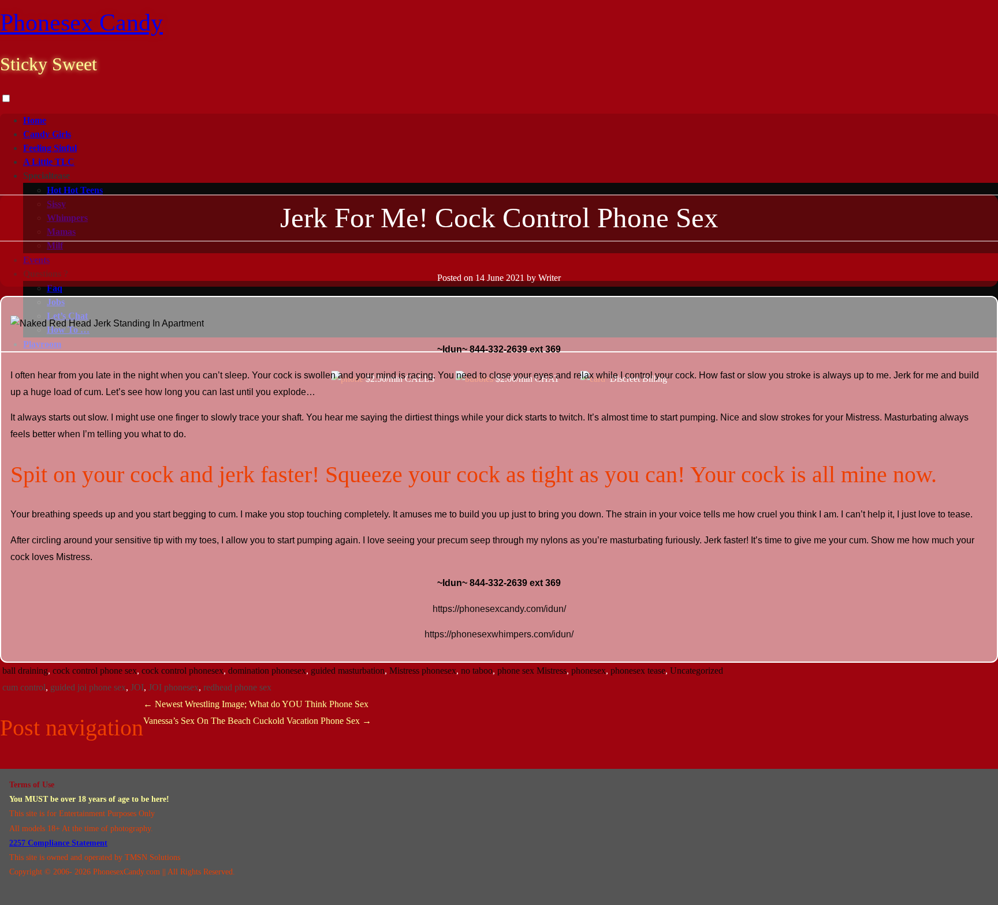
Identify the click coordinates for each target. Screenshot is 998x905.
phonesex (588, 670)
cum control (24, 687)
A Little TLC (49, 162)
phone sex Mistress (532, 670)
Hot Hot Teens (75, 190)
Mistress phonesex (422, 670)
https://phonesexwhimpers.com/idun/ (499, 634)
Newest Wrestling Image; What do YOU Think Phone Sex (255, 704)
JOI (137, 687)
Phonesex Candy (81, 22)
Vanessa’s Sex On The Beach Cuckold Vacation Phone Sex (257, 721)
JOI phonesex (173, 687)
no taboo (477, 670)
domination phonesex (267, 670)
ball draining (25, 670)
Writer (549, 278)
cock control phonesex (182, 670)
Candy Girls (47, 134)
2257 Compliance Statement (58, 843)
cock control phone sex (95, 670)
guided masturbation (348, 670)
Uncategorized (696, 670)
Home (34, 120)
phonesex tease (637, 670)
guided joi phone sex (88, 687)
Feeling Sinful (50, 148)
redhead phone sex (237, 687)
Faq (54, 288)
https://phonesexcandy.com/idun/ (499, 609)
